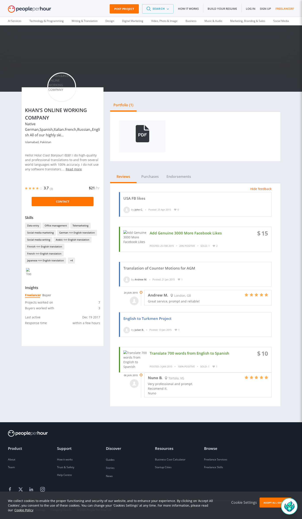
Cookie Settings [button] (244, 502)
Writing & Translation (84, 21)
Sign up (265, 9)
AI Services (14, 21)
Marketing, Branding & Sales (247, 21)
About (11, 459)
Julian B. (139, 329)
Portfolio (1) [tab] (123, 105)
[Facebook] (10, 489)
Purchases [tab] (150, 176)
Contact (62, 201)
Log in (250, 9)
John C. (139, 209)
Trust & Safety (65, 467)
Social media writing (38, 239)
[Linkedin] (32, 489)
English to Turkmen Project (147, 318)
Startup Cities (163, 467)
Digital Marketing (132, 21)
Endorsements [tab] (178, 176)
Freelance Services (215, 459)
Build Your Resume (222, 9)
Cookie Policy (23, 510)
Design (109, 21)
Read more (74, 169)
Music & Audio (213, 21)
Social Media (281, 21)
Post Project (124, 9)
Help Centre (64, 475)
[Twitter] (21, 489)
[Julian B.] (126, 329)
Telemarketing (80, 225)
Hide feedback (260, 189)
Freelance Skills (213, 467)
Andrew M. (141, 279)
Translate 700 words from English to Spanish (189, 353)
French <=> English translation (44, 253)
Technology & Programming (46, 21)
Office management (56, 225)
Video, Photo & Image (164, 21)
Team (11, 467)
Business (191, 21)
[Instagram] (42, 489)
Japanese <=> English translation (45, 260)
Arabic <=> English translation (72, 239)
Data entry (33, 225)
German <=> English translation (77, 232)
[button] (158, 8)
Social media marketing (40, 232)
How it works (188, 9)
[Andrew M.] (126, 279)
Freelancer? (284, 9)
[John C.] (126, 209)
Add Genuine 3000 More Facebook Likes (186, 233)
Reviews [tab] (123, 176)
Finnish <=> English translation (44, 246)
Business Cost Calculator (170, 459)
